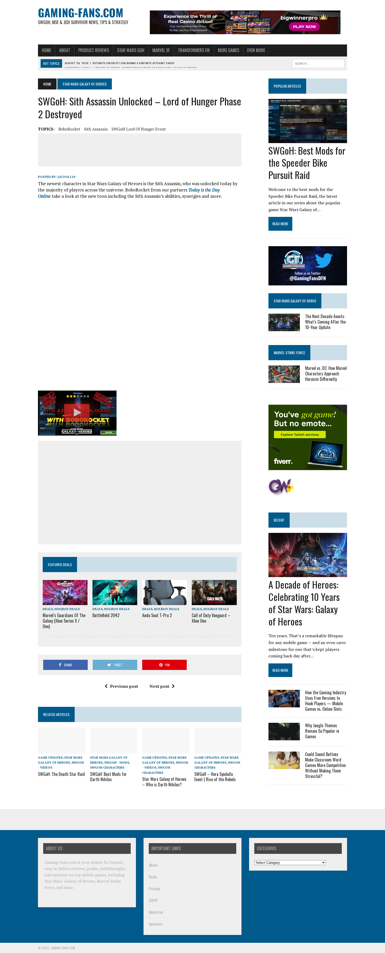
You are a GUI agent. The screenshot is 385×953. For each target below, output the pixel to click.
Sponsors (156, 924)
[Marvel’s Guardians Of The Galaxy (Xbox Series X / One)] (65, 602)
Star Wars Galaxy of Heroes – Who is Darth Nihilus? (164, 782)
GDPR (153, 900)
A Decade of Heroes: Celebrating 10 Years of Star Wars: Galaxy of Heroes (304, 602)
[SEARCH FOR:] (318, 63)
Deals (48, 609)
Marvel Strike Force (289, 352)
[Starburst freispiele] (281, 493)
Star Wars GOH (130, 50)
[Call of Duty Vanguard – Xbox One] (214, 601)
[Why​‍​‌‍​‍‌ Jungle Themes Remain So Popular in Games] (284, 737)
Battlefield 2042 (105, 615)
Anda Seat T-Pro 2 (157, 615)
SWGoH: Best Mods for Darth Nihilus (108, 777)
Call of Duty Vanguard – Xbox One (211, 618)
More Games (228, 50)
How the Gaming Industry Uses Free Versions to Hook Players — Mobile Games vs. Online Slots (325, 700)
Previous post (124, 686)
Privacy (154, 888)
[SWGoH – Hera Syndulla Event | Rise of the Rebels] (217, 750)
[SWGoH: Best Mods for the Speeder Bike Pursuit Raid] (307, 139)
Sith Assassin (96, 129)
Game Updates (50, 757)
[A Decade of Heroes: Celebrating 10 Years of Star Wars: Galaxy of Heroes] (307, 574)
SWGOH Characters (107, 767)
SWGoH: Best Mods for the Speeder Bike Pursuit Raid (306, 162)
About (64, 50)
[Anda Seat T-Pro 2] (164, 601)
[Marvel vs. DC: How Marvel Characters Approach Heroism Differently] (284, 379)
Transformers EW (194, 50)
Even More (256, 50)
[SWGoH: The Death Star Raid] (61, 750)
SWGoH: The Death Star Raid (61, 774)
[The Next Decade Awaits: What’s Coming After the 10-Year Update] (284, 327)
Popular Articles (287, 86)
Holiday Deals (67, 609)
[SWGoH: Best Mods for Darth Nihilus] (113, 750)
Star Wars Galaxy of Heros (295, 300)
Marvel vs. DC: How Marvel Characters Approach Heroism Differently (326, 373)
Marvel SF (161, 50)
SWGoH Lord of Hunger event (139, 129)
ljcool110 (66, 177)
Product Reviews (93, 50)
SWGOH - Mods (116, 762)
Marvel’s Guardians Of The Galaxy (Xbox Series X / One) (64, 620)
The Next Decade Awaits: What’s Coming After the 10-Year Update (325, 321)
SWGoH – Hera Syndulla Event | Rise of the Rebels (215, 777)
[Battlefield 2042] (114, 602)
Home (46, 50)
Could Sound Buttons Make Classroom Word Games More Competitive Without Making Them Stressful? (325, 765)
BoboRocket (69, 129)
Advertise (156, 912)
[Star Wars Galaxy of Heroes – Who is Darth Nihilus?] (165, 750)
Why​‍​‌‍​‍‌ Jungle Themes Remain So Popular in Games (322, 731)
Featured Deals (60, 564)
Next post (159, 686)
